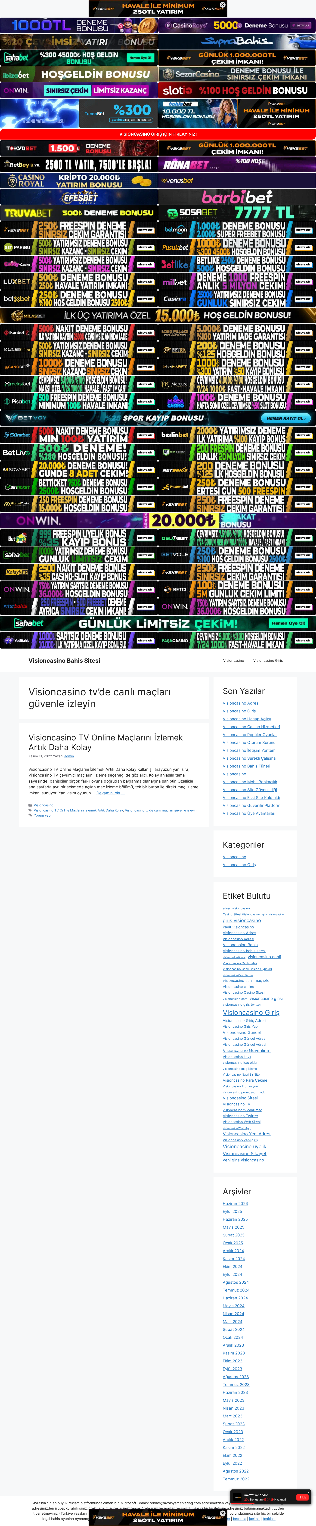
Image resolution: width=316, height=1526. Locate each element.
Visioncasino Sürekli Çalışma (249, 758)
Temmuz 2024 (236, 1290)
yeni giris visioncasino (243, 1160)
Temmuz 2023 (236, 1384)
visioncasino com (235, 999)
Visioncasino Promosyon (240, 1086)
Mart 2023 (232, 1416)
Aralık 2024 (233, 1250)
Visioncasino (233, 660)
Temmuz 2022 (236, 1479)
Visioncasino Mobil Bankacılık (250, 782)
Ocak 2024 (233, 1337)
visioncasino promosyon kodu (244, 1092)
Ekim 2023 (232, 1361)
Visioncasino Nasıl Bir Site (241, 1074)
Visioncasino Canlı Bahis (240, 963)
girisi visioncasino (273, 914)
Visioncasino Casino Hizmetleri (251, 726)
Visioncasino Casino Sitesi (243, 992)
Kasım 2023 (234, 1353)
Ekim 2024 (232, 1266)
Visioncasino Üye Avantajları (249, 813)
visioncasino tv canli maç (242, 1110)
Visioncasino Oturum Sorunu (249, 742)
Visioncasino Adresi (241, 703)
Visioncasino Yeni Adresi (247, 1133)
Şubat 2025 (234, 1235)
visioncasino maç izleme (240, 1068)
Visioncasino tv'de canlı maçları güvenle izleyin (160, 810)
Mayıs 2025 (233, 1227)
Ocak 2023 (233, 1431)
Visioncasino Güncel (242, 1032)
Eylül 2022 (232, 1463)
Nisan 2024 (233, 1313)
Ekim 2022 (232, 1455)
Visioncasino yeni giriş (240, 1140)
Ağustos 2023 (236, 1376)
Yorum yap (42, 815)
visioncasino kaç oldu (240, 1063)
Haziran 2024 (235, 1298)
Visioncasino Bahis (240, 944)
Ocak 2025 (233, 1243)
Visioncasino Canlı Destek (238, 975)
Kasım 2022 (234, 1447)
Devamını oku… (110, 793)
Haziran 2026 (235, 1203)
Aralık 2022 (233, 1439)
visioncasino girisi (266, 998)
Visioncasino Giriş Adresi (244, 1020)
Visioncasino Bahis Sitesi (64, 660)
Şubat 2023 (234, 1424)
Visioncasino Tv (236, 1104)
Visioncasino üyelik (244, 1146)
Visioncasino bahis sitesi (244, 951)
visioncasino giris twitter (242, 1004)
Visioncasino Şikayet (244, 1153)
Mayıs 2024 (234, 1306)
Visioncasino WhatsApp (237, 1128)
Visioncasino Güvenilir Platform (251, 805)
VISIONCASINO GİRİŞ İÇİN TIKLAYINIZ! (158, 134)
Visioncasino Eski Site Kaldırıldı (251, 797)
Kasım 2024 (234, 1258)
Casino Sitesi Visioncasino (241, 914)
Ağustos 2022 (236, 1471)
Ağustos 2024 (236, 1282)
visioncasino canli (264, 956)
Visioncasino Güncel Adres (244, 1038)
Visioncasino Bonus (234, 957)
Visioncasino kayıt (237, 1057)
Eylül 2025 (232, 1211)
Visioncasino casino (238, 987)
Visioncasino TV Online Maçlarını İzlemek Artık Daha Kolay (78, 810)
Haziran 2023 (235, 1392)
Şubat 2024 (234, 1329)
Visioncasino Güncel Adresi (244, 1044)
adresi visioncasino (236, 908)
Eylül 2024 (232, 1274)
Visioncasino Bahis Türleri (246, 766)
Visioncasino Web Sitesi (241, 1122)
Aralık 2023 (233, 1345)
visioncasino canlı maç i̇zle (246, 980)
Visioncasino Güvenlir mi (247, 1050)
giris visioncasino (242, 920)
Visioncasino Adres (239, 932)
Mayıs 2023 (234, 1400)
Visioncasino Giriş (268, 660)
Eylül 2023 (232, 1369)
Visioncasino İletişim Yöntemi (249, 750)
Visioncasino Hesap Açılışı (247, 719)
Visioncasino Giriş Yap (240, 1026)
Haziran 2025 (235, 1219)
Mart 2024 (232, 1321)
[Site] (79, 229)
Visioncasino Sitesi (240, 1097)
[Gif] (158, 315)
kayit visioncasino (238, 927)
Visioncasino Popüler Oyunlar (250, 734)
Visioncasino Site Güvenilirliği (250, 789)
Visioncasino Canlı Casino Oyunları (247, 969)
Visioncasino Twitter (240, 1116)
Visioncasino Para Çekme (245, 1080)
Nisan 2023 (233, 1408)
